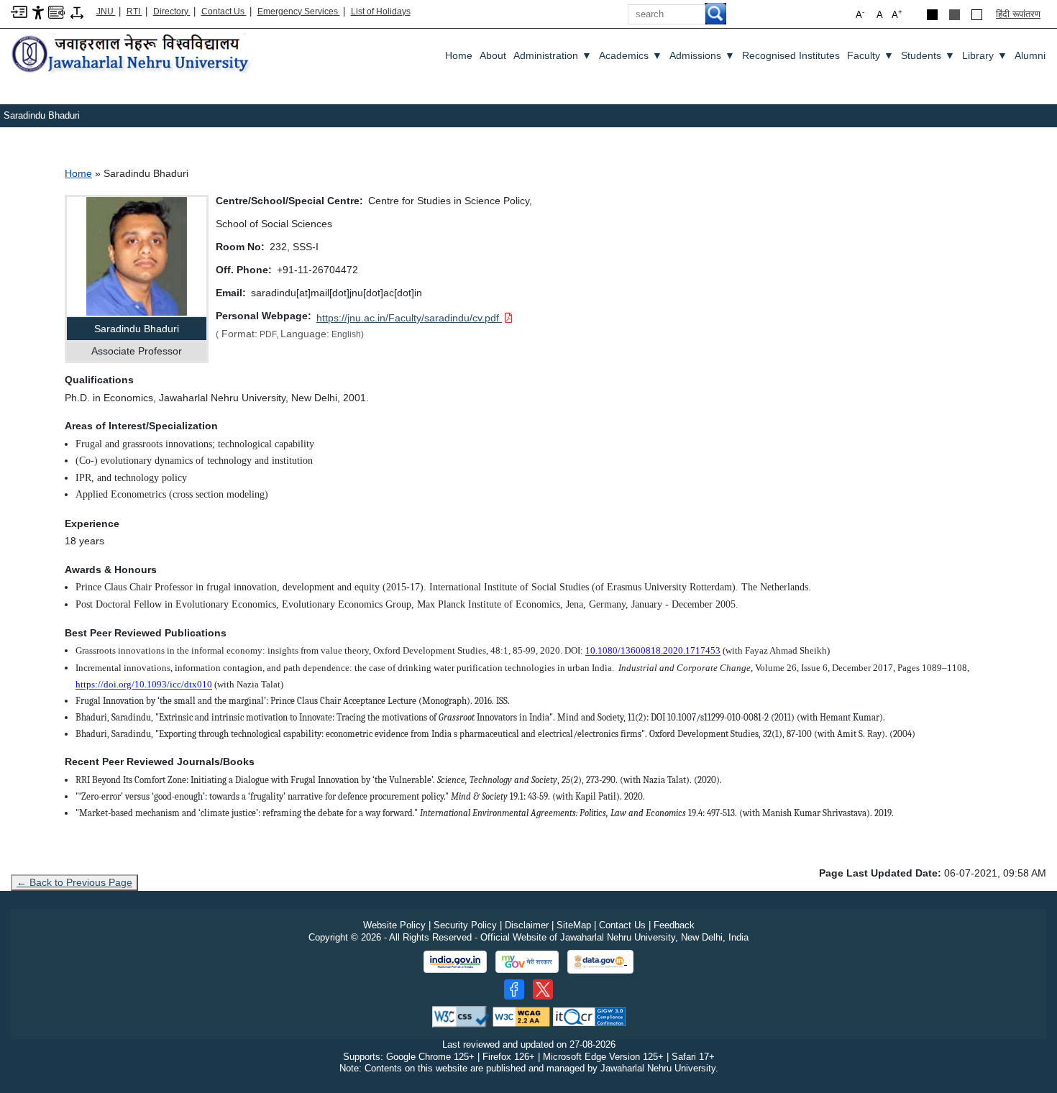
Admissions (702, 55)
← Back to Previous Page (74, 882)
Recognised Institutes (791, 55)
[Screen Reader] (56, 11)
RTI (134, 11)
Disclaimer (527, 925)
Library (984, 55)
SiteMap (574, 925)
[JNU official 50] (543, 989)
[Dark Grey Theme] (954, 14)
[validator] (461, 1015)
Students (928, 55)
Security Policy (465, 925)
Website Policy (394, 925)
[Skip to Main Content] (19, 11)
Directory (172, 11)
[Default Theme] (976, 14)
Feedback (674, 925)
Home (458, 55)
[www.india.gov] (455, 962)
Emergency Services (298, 11)
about (493, 55)
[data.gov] (600, 962)
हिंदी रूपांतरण (1018, 14)
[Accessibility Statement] (38, 11)
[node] (132, 54)
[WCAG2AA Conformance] (521, 1015)
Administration (552, 55)
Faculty (870, 55)
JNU (106, 11)
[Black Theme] (932, 14)
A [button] (897, 14)
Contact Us (224, 11)
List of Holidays (381, 11)
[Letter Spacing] (77, 11)
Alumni (1030, 55)
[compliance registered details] (589, 1015)
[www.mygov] (527, 962)
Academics (630, 55)
